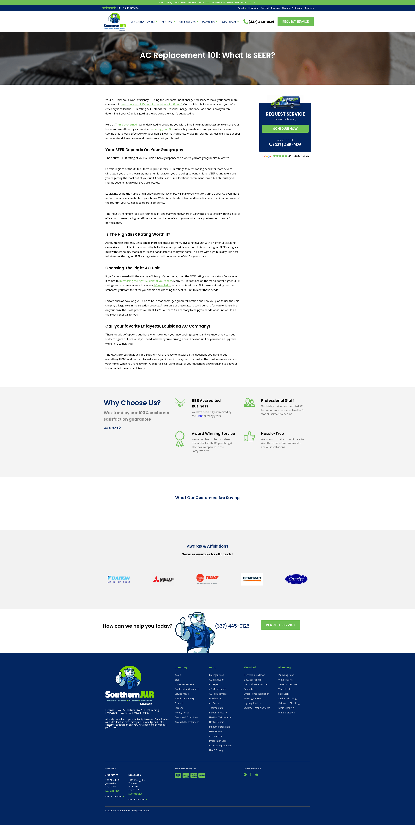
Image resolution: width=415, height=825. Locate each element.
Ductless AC (215, 698)
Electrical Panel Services (256, 684)
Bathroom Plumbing (289, 703)
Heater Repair (216, 721)
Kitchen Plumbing (287, 698)
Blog (177, 679)
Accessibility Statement (187, 721)
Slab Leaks (284, 693)
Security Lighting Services (257, 707)
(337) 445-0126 (286, 144)
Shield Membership (185, 698)
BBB (199, 416)
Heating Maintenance (220, 717)
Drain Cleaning (286, 707)
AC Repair (214, 684)
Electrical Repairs (252, 679)
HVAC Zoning (216, 750)
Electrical (229, 22)
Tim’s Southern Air (126, 124)
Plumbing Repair (286, 674)
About (241, 8)
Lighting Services (252, 703)
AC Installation (216, 679)
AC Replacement (217, 693)
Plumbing (208, 22)
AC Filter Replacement (220, 745)
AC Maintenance (217, 689)
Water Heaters (286, 679)
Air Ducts (214, 703)
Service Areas (182, 693)
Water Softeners (287, 712)
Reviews (275, 8)
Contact (265, 8)
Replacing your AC (161, 129)
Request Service (295, 21)
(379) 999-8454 (135, 794)
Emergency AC (216, 674)
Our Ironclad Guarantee (187, 689)
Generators (187, 22)
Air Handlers (215, 736)
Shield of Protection (292, 8)
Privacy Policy (182, 712)
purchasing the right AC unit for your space (145, 281)
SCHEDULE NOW (285, 128)
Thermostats (216, 707)
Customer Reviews (184, 684)
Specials (309, 8)
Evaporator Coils (217, 740)
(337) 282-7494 (112, 790)
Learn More (111, 427)
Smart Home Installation (256, 693)
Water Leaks (284, 689)
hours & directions (113, 796)
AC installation (162, 285)
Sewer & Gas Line (287, 684)
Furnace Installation (219, 726)
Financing (254, 8)
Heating (166, 22)
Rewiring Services (253, 698)
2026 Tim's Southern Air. (120, 810)
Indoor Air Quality (218, 712)
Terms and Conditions (186, 717)
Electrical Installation (254, 674)
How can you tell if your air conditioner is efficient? (152, 104)
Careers (179, 707)
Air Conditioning (143, 22)
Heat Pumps (215, 731)
